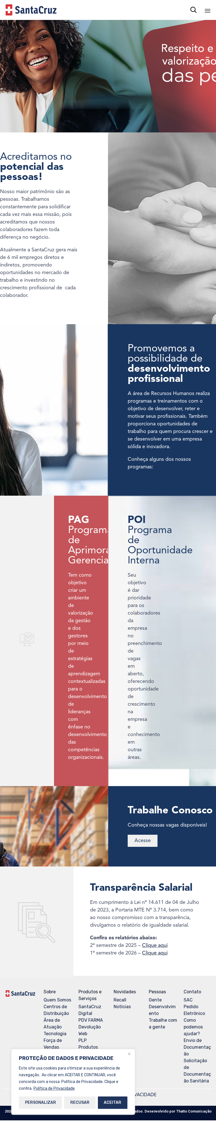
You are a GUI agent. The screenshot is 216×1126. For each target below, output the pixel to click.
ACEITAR (112, 1102)
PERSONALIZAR (40, 1102)
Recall (120, 1000)
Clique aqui (155, 945)
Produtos (88, 1047)
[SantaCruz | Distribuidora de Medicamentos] (31, 9)
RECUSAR (79, 1102)
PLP (82, 1040)
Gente (155, 1000)
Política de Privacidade (54, 1088)
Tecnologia (55, 1033)
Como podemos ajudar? (193, 1026)
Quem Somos (57, 1000)
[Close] (129, 1053)
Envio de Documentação (197, 1047)
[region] (73, 1082)
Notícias (122, 1006)
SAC (188, 1000)
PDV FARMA (90, 1020)
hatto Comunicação (194, 1111)
